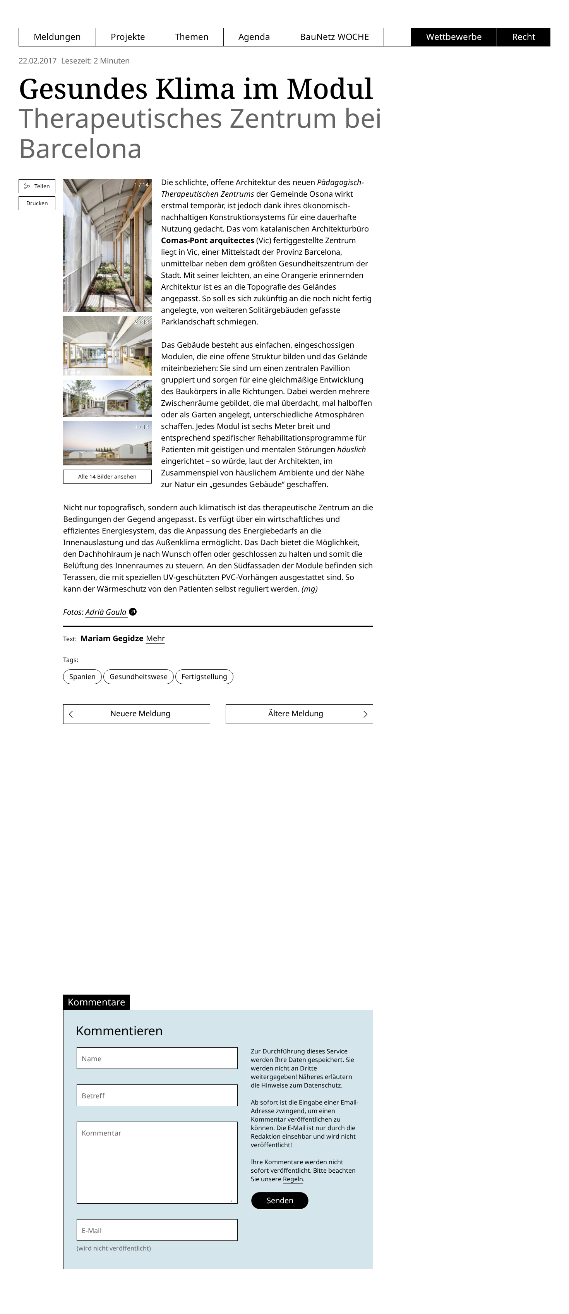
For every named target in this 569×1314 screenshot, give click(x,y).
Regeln (293, 1179)
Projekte (128, 37)
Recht (523, 37)
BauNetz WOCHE (334, 37)
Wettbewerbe (454, 37)
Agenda (254, 37)
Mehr (155, 638)
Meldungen (57, 37)
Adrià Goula (106, 612)
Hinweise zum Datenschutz (301, 1085)
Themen (192, 37)
